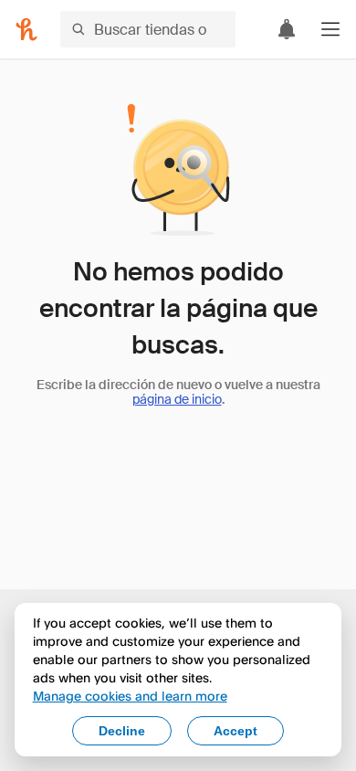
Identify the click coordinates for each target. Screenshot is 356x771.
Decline (122, 730)
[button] (330, 29)
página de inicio (177, 399)
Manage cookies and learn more (130, 695)
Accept (235, 730)
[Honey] (26, 29)
